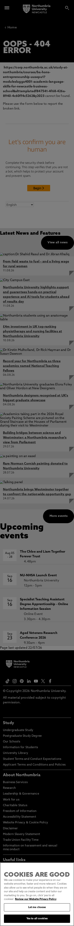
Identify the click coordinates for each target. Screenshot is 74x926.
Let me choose (37, 907)
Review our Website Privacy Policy (35, 899)
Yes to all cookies (37, 918)
